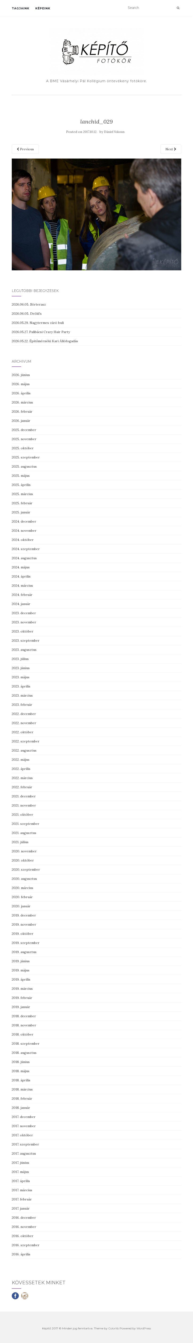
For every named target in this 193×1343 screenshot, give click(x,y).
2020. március (22, 888)
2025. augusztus (24, 466)
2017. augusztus (24, 1153)
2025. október (23, 448)
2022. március (22, 778)
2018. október (22, 1034)
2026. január (21, 421)
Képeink (42, 8)
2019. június (21, 961)
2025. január (21, 512)
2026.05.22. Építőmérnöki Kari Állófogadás (45, 341)
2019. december (24, 915)
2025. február (22, 503)
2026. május (21, 384)
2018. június (21, 1062)
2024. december (24, 521)
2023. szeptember (26, 640)
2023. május (20, 677)
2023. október (22, 631)
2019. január (21, 1007)
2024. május (21, 567)
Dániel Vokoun (114, 132)
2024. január (21, 604)
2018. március (22, 1089)
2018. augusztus (24, 1053)
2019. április (21, 979)
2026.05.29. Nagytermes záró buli (38, 323)
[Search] (178, 8)
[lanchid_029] (96, 214)
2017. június (20, 1163)
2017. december (24, 1117)
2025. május (21, 476)
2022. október (22, 732)
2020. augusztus (24, 879)
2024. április (21, 576)
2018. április (21, 1080)
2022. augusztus (24, 750)
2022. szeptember (26, 741)
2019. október (22, 934)
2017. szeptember (25, 1144)
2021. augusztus (24, 833)
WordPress (144, 1328)
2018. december (24, 1016)
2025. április (21, 485)
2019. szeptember (26, 943)
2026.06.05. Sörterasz (29, 304)
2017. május (20, 1172)
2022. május (20, 759)
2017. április (21, 1181)
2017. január (21, 1208)
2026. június (21, 375)
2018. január (21, 1108)
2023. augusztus (24, 650)
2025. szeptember (26, 457)
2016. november (24, 1227)
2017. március (22, 1190)
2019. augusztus (24, 952)
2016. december (24, 1217)
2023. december (24, 613)
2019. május (20, 970)
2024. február (22, 595)
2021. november (24, 805)
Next (169, 149)
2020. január (21, 906)
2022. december (24, 714)
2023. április (21, 686)
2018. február (22, 1098)
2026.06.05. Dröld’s (27, 313)
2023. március (22, 695)
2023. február (22, 705)
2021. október (22, 814)
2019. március (22, 988)
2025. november (24, 439)
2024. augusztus (24, 558)
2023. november (24, 622)
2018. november (24, 1025)
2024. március (22, 585)
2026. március (22, 402)
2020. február (22, 897)
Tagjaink (20, 8)
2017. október (22, 1135)
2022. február (22, 787)
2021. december (24, 796)
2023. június (21, 668)
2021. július (20, 842)
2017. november (24, 1126)
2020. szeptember (26, 869)
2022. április (21, 769)
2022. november (24, 723)
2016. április (21, 1254)
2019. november (24, 924)
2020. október (23, 860)
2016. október (22, 1236)
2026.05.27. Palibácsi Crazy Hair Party (41, 332)
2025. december (24, 430)
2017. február (22, 1199)
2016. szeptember (26, 1245)
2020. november (24, 851)
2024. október (23, 540)
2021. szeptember (25, 824)
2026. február (22, 411)
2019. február (22, 998)
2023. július (20, 659)
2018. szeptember (26, 1043)
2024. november (24, 530)
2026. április (21, 393)
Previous (26, 149)
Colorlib (113, 1328)
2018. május (20, 1071)
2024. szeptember (26, 549)
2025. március (22, 494)
